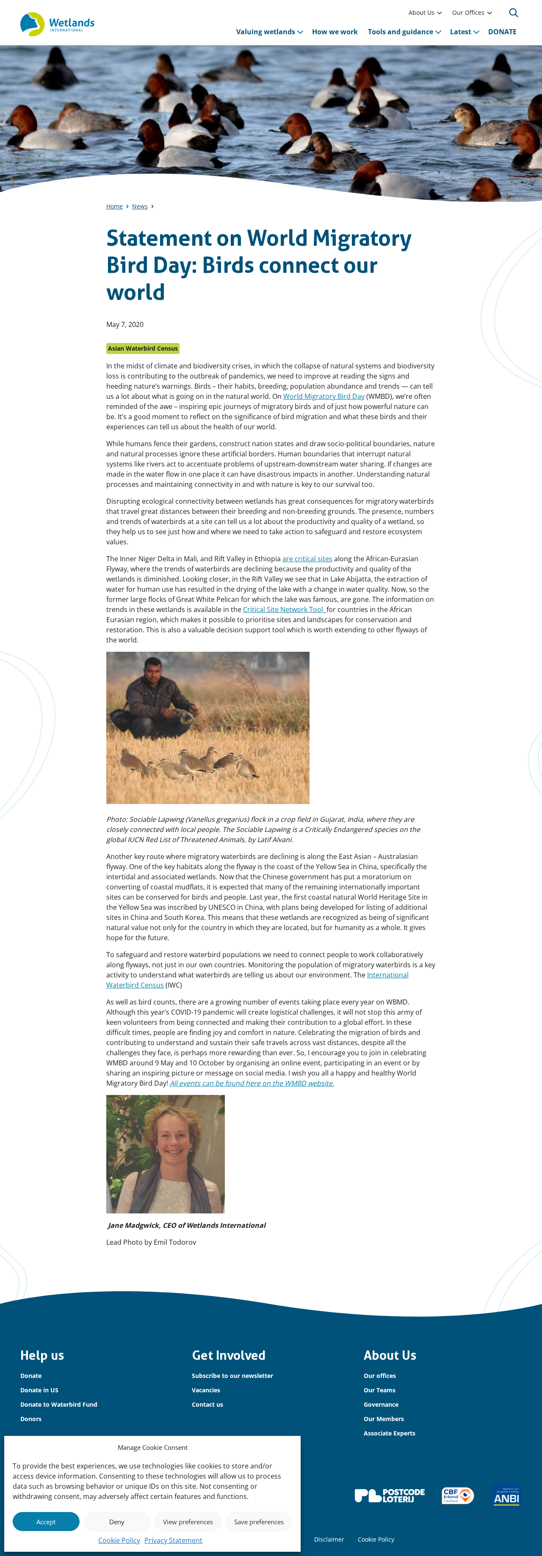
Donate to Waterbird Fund (58, 1404)
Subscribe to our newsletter (232, 1376)
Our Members (384, 1419)
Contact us (207, 1404)
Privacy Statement (173, 1540)
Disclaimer (329, 1539)
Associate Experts (389, 1433)
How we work (335, 31)
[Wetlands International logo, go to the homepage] (57, 24)
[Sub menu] (439, 12)
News (140, 206)
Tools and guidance (400, 31)
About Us (421, 12)
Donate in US (39, 1390)
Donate (30, 1376)
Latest (460, 31)
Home (114, 206)
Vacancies (206, 1390)
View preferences (188, 1522)
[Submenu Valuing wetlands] (300, 32)
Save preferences (259, 1522)
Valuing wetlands (265, 31)
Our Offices (468, 12)
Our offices (380, 1376)
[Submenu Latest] (476, 32)
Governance (381, 1404)
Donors (30, 1419)
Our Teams (379, 1390)
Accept (45, 1522)
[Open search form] (514, 12)
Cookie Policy (119, 1540)
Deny (116, 1522)
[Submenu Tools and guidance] (438, 32)
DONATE (502, 31)
